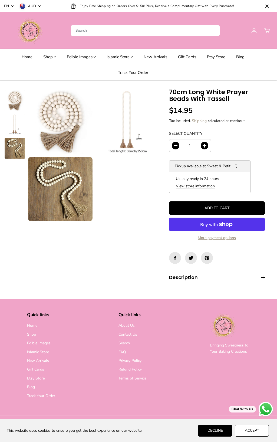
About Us (126, 325)
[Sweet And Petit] (29, 30)
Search (124, 343)
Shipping (199, 120)
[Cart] (267, 31)
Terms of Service (132, 378)
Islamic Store (119, 57)
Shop (48, 57)
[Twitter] (191, 258)
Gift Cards (187, 57)
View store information (195, 186)
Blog (240, 57)
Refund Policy (130, 369)
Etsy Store (216, 57)
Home (27, 57)
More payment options (217, 237)
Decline (215, 430)
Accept (252, 430)
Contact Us (127, 334)
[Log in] (254, 31)
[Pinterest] (207, 258)
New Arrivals (155, 57)
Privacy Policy (129, 360)
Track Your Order (133, 72)
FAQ (122, 352)
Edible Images (80, 57)
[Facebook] (175, 258)
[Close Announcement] (267, 6)
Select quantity (185, 133)
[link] (230, 326)
